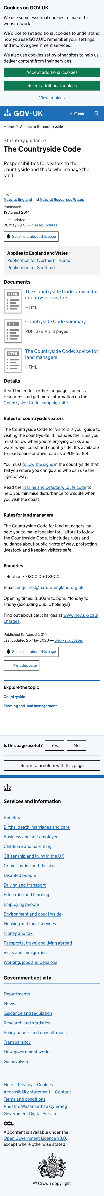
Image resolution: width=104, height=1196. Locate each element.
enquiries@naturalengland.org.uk (50, 587)
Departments (17, 994)
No (80, 745)
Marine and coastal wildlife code (54, 487)
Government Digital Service (30, 1113)
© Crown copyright (52, 1183)
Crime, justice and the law (29, 865)
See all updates (44, 225)
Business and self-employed (31, 836)
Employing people (21, 904)
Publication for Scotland (31, 267)
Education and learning (26, 894)
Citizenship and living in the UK (34, 856)
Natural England (18, 199)
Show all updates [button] (68, 640)
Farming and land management (30, 706)
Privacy (25, 1084)
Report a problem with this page (52, 765)
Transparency (17, 1042)
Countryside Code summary (55, 321)
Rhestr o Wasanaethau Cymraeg (35, 1106)
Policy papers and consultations (35, 1032)
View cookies (52, 97)
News (9, 1003)
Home (9, 126)
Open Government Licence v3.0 (35, 1138)
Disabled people (20, 875)
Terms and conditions (24, 1099)
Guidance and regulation (28, 1013)
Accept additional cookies (52, 72)
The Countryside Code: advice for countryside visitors (61, 294)
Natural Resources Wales (62, 199)
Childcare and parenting (28, 846)
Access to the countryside (41, 126)
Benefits (12, 817)
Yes (57, 745)
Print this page (25, 665)
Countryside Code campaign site (36, 403)
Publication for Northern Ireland (38, 260)
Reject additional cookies (52, 85)
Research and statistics (27, 1023)
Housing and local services (30, 923)
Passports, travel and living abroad (38, 943)
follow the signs (37, 464)
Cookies (45, 1084)
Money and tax (18, 933)
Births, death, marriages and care (37, 827)
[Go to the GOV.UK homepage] (23, 113)
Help (8, 1084)
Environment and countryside (32, 914)
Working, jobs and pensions (30, 962)
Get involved (16, 1061)
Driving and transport (25, 885)
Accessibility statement (27, 1092)
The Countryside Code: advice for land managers (61, 354)
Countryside (14, 696)
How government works (27, 1052)
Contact (63, 1092)
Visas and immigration (25, 952)
